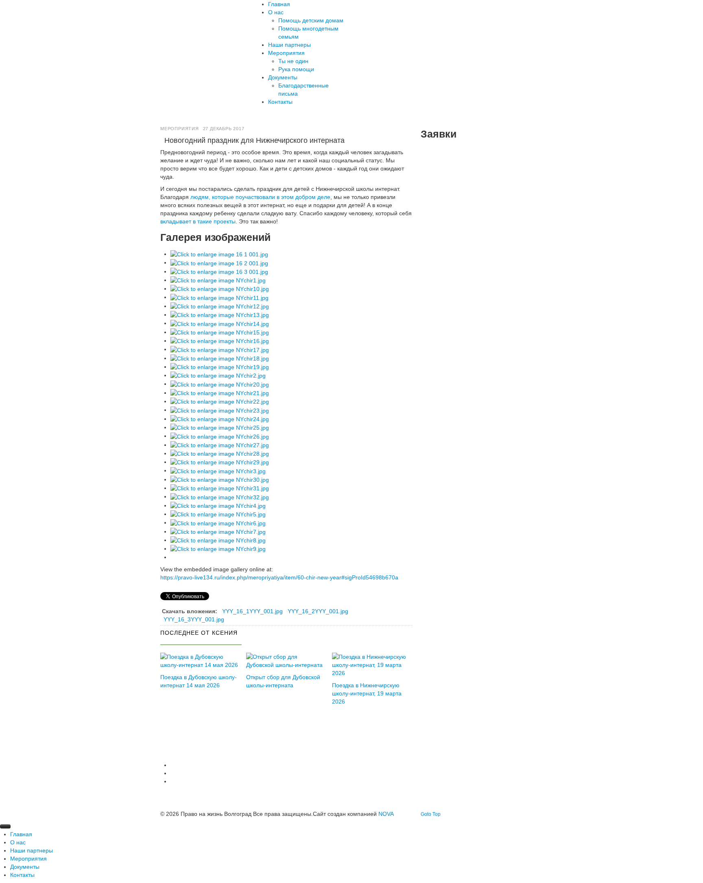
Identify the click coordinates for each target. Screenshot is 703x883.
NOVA (386, 814)
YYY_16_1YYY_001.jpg (252, 611)
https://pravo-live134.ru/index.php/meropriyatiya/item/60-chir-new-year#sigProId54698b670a (279, 577)
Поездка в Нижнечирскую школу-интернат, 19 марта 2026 (367, 693)
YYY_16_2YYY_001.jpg (318, 611)
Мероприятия (179, 128)
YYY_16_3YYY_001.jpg (194, 619)
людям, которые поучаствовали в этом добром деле (260, 197)
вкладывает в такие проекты (198, 221)
